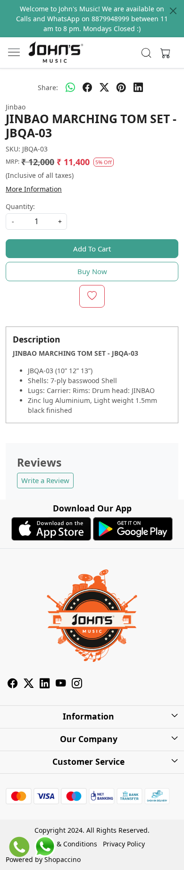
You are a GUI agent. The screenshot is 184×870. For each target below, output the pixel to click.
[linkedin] (138, 87)
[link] (146, 53)
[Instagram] (77, 684)
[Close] (173, 11)
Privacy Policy (124, 843)
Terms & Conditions (66, 843)
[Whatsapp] (70, 87)
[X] (29, 684)
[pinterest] (121, 87)
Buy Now (92, 271)
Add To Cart (92, 248)
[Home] (55, 53)
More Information (34, 188)
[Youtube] (61, 684)
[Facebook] (13, 684)
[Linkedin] (45, 684)
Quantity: (20, 206)
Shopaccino (62, 859)
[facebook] (87, 87)
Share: (48, 87)
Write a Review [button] (45, 480)
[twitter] (104, 87)
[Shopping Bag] (163, 52)
